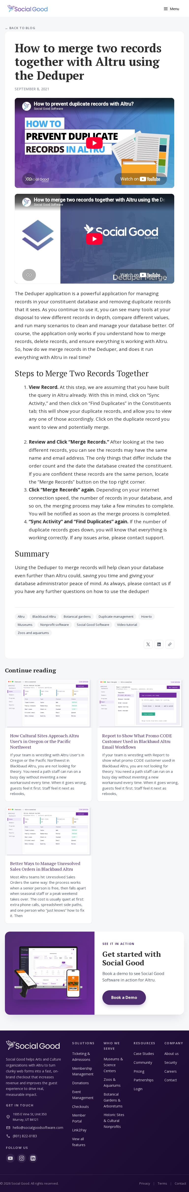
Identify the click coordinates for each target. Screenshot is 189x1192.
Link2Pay (79, 1130)
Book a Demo (124, 997)
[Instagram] (21, 1158)
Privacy (144, 1183)
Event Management (83, 1094)
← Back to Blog (20, 28)
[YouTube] (10, 1158)
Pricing (139, 1071)
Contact (170, 1080)
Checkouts (80, 1106)
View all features (78, 1142)
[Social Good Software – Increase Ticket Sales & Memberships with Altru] (27, 8)
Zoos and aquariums (33, 633)
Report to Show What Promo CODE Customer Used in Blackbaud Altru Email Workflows (137, 741)
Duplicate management (116, 616)
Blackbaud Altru (44, 616)
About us (171, 1053)
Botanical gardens (77, 616)
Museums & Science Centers (113, 1065)
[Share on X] (148, 644)
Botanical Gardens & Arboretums (113, 1100)
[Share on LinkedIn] (159, 644)
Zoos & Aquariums (112, 1082)
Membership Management (83, 1071)
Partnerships (144, 1080)
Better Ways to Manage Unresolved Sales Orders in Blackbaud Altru (45, 866)
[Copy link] (169, 644)
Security (170, 1062)
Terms (162, 1183)
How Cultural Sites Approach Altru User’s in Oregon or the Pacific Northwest (44, 741)
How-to (146, 616)
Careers (170, 1071)
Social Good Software (93, 624)
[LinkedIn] (33, 1158)
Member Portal (79, 1118)
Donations (80, 1083)
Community (143, 1062)
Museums (25, 624)
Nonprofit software (54, 624)
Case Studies (144, 1053)
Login (138, 1088)
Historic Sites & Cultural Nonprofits (114, 1120)
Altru (21, 616)
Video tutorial (127, 624)
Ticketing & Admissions (81, 1056)
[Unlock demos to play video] (94, 143)
